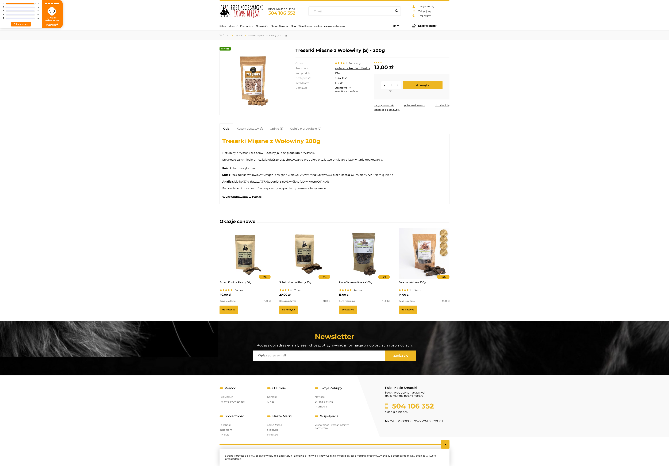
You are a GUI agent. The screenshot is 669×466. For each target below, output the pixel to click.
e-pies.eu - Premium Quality (352, 68)
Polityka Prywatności (232, 401)
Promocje (321, 406)
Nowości (320, 396)
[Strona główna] (241, 11)
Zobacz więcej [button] (20, 24)
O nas (270, 401)
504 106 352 (281, 13)
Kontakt (272, 396)
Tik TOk (224, 434)
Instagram (226, 429)
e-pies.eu (272, 429)
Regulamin (226, 396)
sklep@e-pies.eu (396, 412)
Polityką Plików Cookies (321, 455)
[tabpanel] (334, 169)
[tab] (226, 129)
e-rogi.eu (272, 434)
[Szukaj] (397, 11)
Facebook (225, 424)
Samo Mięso (274, 424)
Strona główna (324, 401)
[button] (384, 105)
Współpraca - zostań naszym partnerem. (332, 426)
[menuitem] (223, 25)
